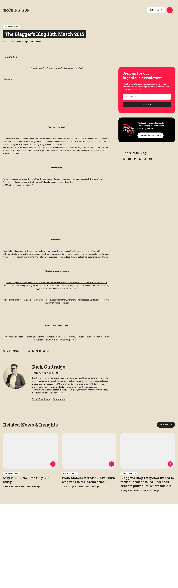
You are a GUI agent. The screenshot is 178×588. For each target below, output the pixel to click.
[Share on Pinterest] (47, 351)
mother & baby (102, 390)
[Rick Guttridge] (15, 376)
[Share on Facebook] (33, 351)
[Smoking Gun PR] (16, 10)
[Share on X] (44, 351)
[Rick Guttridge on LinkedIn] (57, 373)
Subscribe (146, 104)
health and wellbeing (41, 393)
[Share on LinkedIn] (36, 351)
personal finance (61, 393)
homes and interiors (86, 390)
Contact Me (59, 399)
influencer (89, 378)
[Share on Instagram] (40, 351)
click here (74, 340)
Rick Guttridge (48, 367)
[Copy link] (29, 351)
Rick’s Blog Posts (41, 399)
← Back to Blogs (10, 57)
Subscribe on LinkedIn (150, 135)
